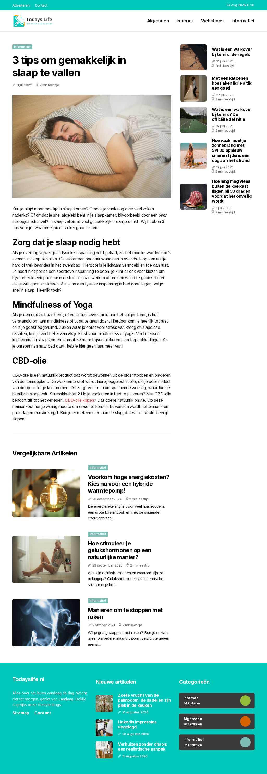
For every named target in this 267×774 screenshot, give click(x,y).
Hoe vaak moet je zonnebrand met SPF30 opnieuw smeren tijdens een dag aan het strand (231, 150)
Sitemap (20, 713)
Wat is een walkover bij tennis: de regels (232, 52)
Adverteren (21, 5)
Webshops (212, 20)
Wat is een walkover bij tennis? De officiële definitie (232, 114)
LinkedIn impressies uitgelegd (137, 724)
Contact (41, 5)
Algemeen (158, 20)
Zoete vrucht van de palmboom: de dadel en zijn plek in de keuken (144, 700)
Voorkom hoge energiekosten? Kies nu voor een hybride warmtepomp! (128, 484)
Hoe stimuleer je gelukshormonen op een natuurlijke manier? (119, 550)
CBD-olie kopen (79, 400)
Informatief (243, 20)
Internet (185, 20)
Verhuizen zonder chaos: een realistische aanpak (142, 747)
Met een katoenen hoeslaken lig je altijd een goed (232, 83)
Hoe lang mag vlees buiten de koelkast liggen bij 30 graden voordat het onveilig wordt (232, 191)
